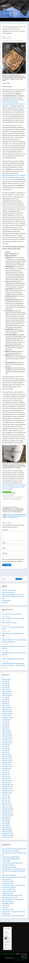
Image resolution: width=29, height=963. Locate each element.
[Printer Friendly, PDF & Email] (6, 492)
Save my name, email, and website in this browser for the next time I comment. (13, 560)
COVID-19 (11, 40)
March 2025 (5, 705)
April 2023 (5, 752)
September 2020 (6, 815)
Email (4, 548)
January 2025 (5, 709)
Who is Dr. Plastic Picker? (9, 590)
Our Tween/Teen (18, 40)
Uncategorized (6, 909)
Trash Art (4, 905)
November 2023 (6, 738)
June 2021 (5, 797)
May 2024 (4, 726)
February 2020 (6, 829)
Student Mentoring (7, 901)
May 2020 (4, 823)
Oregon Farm (5, 879)
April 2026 (5, 687)
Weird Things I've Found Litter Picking (12, 915)
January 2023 (5, 758)
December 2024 (6, 711)
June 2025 (5, 699)
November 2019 (6, 835)
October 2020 (5, 813)
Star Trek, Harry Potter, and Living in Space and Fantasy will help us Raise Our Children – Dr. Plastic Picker (14, 516)
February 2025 (6, 707)
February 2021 (6, 805)
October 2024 (5, 715)
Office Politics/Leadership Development (13, 877)
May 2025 (4, 701)
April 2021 (5, 801)
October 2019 (5, 837)
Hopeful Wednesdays (8, 867)
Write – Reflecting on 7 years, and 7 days (13, 618)
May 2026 (4, 685)
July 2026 (4, 681)
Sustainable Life (6, 903)
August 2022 (5, 768)
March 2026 (5, 689)
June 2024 (5, 724)
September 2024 (6, 718)
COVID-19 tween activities (8, 497)
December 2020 (6, 809)
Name (4, 543)
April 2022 (5, 776)
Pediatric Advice (6, 600)
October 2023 (5, 740)
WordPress (16, 958)
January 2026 (5, 693)
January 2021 (5, 807)
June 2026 (5, 683)
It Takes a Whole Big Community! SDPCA (13, 659)
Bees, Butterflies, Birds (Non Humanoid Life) (14, 853)
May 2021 (4, 799)
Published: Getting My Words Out (11, 895)
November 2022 (6, 762)
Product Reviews (6, 893)
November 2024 (6, 713)
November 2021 (6, 786)
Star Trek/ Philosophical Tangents (11, 899)
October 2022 (5, 764)
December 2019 (6, 833)
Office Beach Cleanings (8, 875)
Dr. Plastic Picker (9, 9)
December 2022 (6, 760)
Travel (3, 907)
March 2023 (5, 754)
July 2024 (4, 722)
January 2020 (5, 831)
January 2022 (5, 782)
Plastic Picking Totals (8, 891)
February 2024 (6, 732)
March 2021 (5, 803)
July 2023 (4, 746)
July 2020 (4, 819)
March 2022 (5, 778)
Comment (5, 530)
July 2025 (4, 697)
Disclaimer (5, 602)
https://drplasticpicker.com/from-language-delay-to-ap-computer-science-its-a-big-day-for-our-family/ (14, 177)
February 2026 (6, 691)
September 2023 (6, 742)
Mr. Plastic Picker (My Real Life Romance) (13, 871)
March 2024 (5, 730)
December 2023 (6, 736)
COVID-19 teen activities (8, 495)
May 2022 (4, 774)
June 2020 (5, 821)
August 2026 (5, 679)
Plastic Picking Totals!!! (8, 592)
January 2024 (5, 734)
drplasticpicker (6, 499)
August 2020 (5, 817)
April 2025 (5, 703)
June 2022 (5, 772)
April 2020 (5, 825)
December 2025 (6, 695)
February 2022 (6, 780)
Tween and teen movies (16, 499)
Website (4, 553)
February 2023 (6, 756)
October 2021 (5, 788)
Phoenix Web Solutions (20, 960)
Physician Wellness (7, 889)
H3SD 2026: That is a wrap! (9, 622)
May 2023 (4, 750)
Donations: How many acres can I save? (12, 594)
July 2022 (4, 770)
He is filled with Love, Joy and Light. (11, 614)
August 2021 (5, 793)
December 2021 (6, 784)
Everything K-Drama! (7, 865)
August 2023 (5, 744)
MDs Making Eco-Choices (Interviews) (12, 869)
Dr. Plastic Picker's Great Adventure (11, 863)
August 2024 (5, 720)
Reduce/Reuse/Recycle (8, 897)
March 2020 (5, 827)
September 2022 (6, 766)
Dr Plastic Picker (7, 38)
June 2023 (5, 748)
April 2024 (5, 728)
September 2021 (6, 790)
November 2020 (6, 811)
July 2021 (4, 795)
